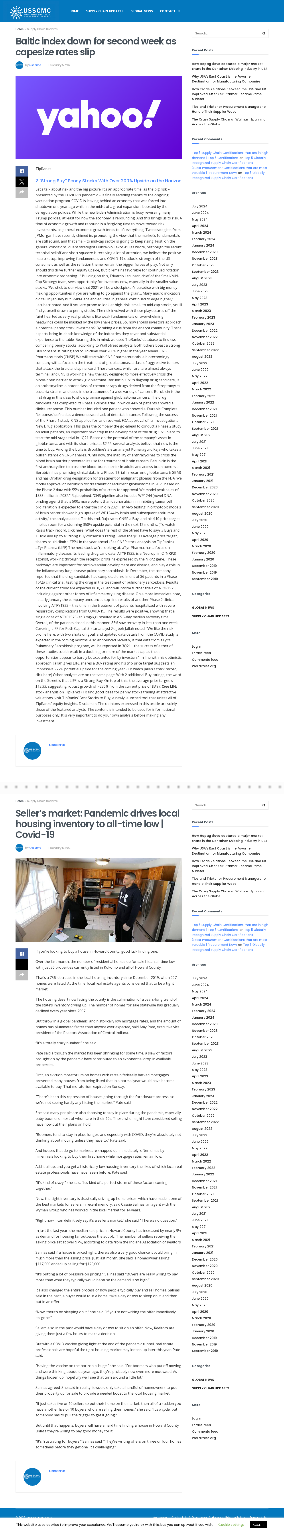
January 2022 (203, 402)
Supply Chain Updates (104, 11)
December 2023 (205, 252)
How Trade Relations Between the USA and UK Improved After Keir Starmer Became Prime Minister (229, 94)
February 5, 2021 (60, 65)
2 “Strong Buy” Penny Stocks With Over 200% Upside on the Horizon (108, 181)
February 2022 (203, 396)
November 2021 (204, 415)
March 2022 (201, 389)
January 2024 (203, 245)
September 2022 (205, 350)
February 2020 (203, 552)
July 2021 (199, 442)
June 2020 (200, 526)
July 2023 (199, 285)
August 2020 (202, 513)
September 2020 (205, 507)
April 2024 (200, 226)
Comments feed (205, 659)
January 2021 (202, 481)
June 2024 (200, 213)
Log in (196, 646)
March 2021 (201, 468)
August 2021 (201, 435)
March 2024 (201, 232)
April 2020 (200, 540)
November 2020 (205, 494)
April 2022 (200, 383)
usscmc (35, 65)
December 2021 (204, 409)
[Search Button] (264, 33)
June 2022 (200, 369)
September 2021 (205, 428)
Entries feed (201, 653)
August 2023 (202, 278)
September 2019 (205, 579)
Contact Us (170, 11)
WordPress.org (204, 666)
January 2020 (203, 559)
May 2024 (200, 219)
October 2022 (203, 343)
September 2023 (205, 271)
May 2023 (199, 298)
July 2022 (199, 363)
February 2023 (203, 317)
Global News (141, 11)
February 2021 (203, 474)
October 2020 (203, 500)
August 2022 (202, 356)
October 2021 (203, 422)
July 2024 (199, 206)
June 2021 (200, 448)
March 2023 (201, 311)
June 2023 (200, 291)
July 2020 (199, 520)
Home (74, 11)
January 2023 (203, 324)
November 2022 (205, 337)
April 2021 (199, 461)
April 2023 (200, 304)
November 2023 (205, 258)
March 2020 (201, 546)
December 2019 (204, 566)
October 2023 (203, 265)
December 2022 (205, 330)
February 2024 (203, 239)
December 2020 (205, 487)
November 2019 (204, 572)
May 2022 (199, 376)
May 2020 (199, 533)
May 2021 (199, 454)
